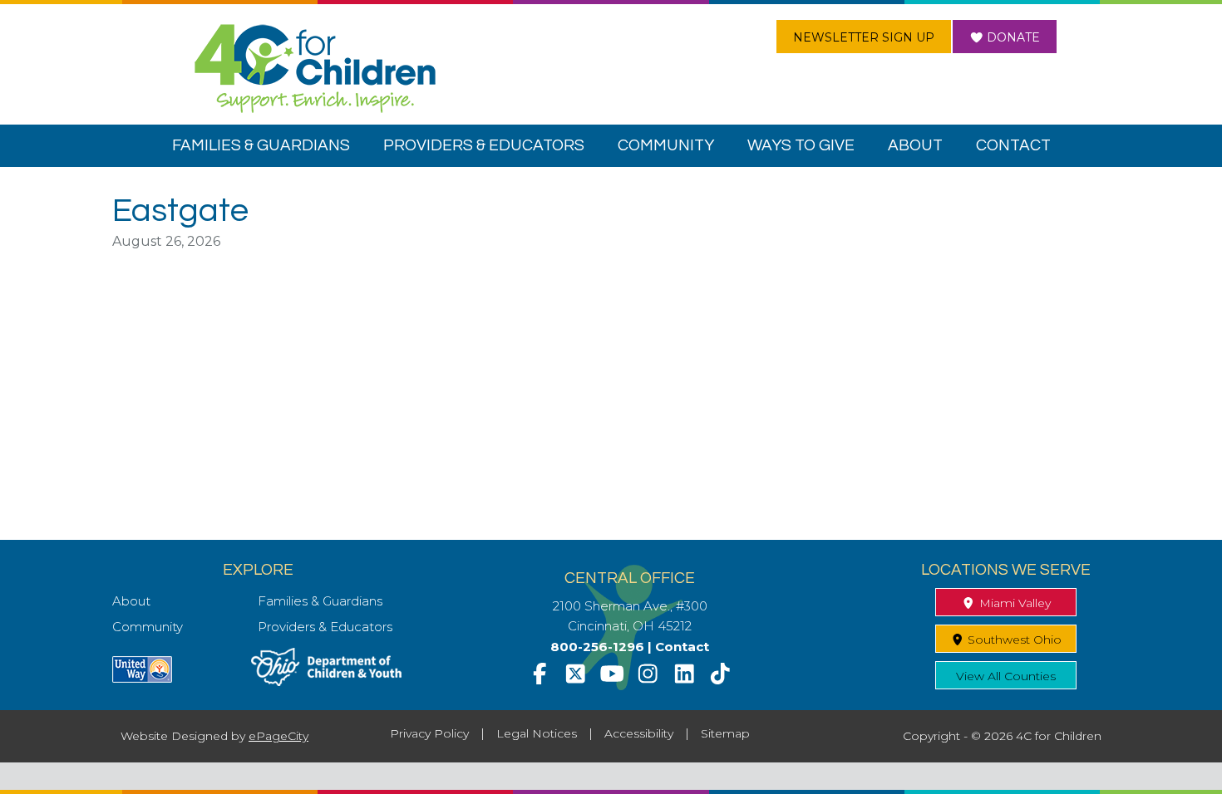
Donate (1011, 37)
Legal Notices (536, 733)
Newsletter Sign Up (863, 37)
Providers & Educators (325, 627)
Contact (682, 646)
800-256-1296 (597, 646)
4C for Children (315, 68)
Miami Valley (1013, 603)
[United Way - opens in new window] (142, 678)
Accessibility (638, 733)
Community (147, 627)
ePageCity (278, 735)
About (131, 601)
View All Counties (1006, 676)
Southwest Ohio (1013, 639)
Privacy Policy (429, 733)
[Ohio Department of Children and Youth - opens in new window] (326, 681)
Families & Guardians (320, 601)
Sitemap (725, 733)
